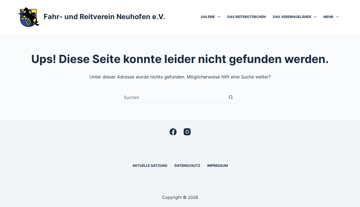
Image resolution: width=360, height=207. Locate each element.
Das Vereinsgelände (292, 17)
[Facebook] (173, 131)
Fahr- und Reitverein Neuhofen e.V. (104, 16)
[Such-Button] (230, 97)
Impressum (217, 165)
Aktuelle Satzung (149, 165)
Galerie (208, 17)
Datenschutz (187, 165)
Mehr (328, 17)
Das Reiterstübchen (246, 17)
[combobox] (174, 97)
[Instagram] (187, 131)
